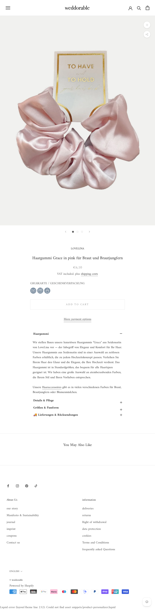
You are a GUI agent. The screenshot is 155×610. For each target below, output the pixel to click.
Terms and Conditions (95, 542)
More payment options (77, 319)
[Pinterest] (26, 485)
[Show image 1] (73, 232)
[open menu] (8, 7)
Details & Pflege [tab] (77, 401)
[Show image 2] (77, 232)
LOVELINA (77, 248)
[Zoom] (147, 24)
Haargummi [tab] (77, 334)
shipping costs (89, 274)
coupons (12, 536)
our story (12, 508)
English (14, 571)
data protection (91, 529)
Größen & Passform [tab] (77, 408)
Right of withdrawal (94, 522)
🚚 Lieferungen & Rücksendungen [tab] (77, 415)
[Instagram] (17, 485)
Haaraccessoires (51, 387)
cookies (86, 536)
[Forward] (89, 232)
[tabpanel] (77, 367)
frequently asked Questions (98, 549)
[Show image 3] (82, 232)
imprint (11, 529)
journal (11, 522)
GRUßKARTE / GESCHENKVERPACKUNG (57, 283)
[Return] (65, 232)
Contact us (13, 542)
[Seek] (139, 8)
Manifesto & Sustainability (23, 515)
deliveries (88, 508)
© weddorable (16, 580)
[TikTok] (35, 485)
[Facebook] (8, 485)
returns (86, 515)
